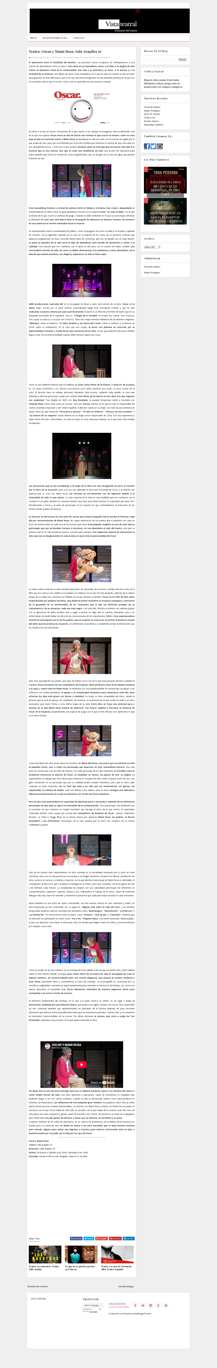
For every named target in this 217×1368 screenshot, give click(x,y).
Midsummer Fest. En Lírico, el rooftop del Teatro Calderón (165, 217)
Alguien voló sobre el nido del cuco (101, 907)
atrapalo (64, 1156)
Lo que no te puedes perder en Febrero (80, 1268)
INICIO (33, 38)
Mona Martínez (103, 57)
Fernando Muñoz (87, 57)
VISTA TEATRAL (38, 1298)
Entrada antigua (126, 1286)
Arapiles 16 (60, 57)
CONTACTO (79, 38)
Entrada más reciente (37, 1286)
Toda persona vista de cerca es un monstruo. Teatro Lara (165, 188)
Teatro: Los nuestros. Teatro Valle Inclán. (44, 1268)
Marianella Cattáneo (153, 124)
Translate (93, 1311)
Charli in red (149, 117)
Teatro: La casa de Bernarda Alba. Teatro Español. (116, 1268)
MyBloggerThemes (143, 1313)
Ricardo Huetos (151, 121)
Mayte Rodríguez (152, 110)
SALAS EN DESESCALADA (55, 38)
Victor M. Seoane (152, 114)
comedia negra (72, 57)
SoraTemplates (126, 1313)
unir (56, 1156)
